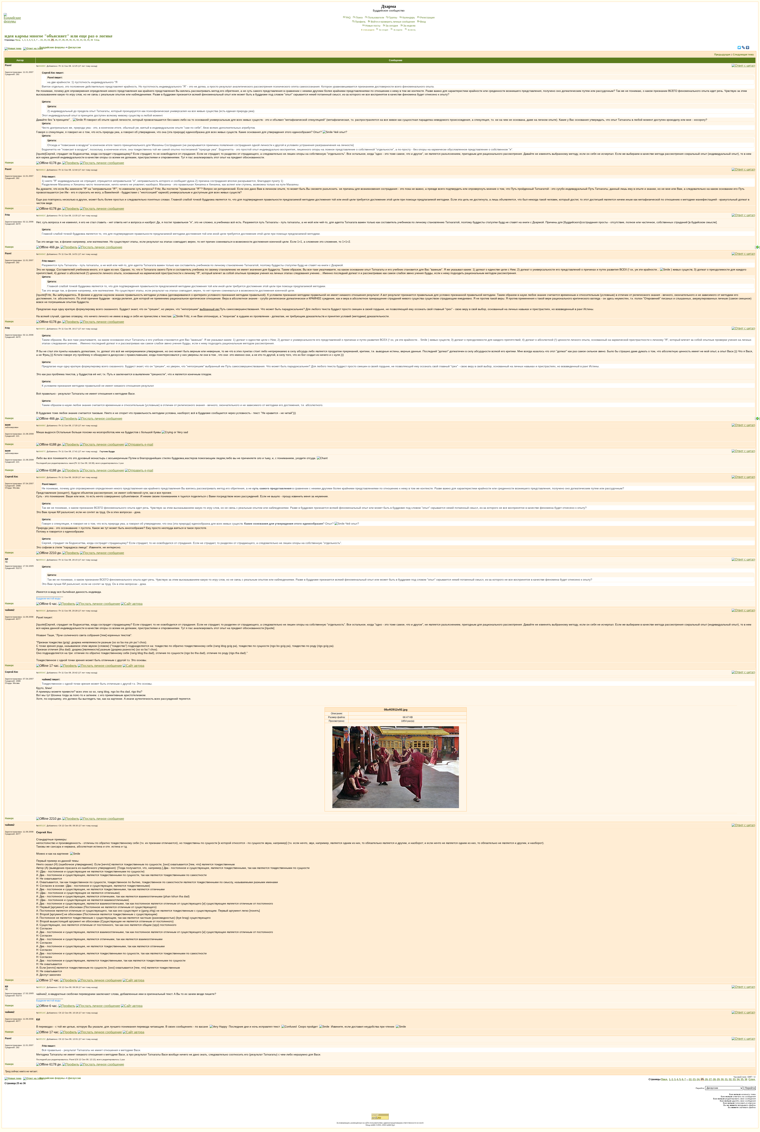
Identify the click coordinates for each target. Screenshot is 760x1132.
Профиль (360, 21)
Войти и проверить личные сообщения (393, 21)
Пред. (18, 40)
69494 (41, 254)
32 (77, 40)
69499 (41, 477)
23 (45, 40)
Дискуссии (74, 47)
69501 (41, 560)
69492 (41, 215)
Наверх (9, 162)
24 (49, 40)
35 (88, 40)
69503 (41, 611)
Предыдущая (722, 54)
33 (81, 40)
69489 (41, 66)
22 (41, 40)
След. (97, 40)
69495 (41, 329)
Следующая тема (743, 54)
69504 (41, 673)
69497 (41, 451)
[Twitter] (739, 47)
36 (92, 40)
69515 (41, 1039)
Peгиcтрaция (427, 17)
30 (70, 40)
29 (67, 40)
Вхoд (423, 21)
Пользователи (376, 17)
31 (74, 40)
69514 (41, 1013)
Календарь (409, 17)
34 (85, 40)
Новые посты (372, 25)
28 (63, 40)
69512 (41, 826)
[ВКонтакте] (748, 47)
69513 (41, 987)
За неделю (409, 25)
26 (56, 40)
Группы (393, 17)
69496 (41, 425)
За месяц (411, 30)
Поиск (359, 17)
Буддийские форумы (52, 47)
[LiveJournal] (743, 47)
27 (60, 40)
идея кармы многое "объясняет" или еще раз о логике (58, 35)
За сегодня (392, 25)
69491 (41, 170)
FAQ (348, 17)
